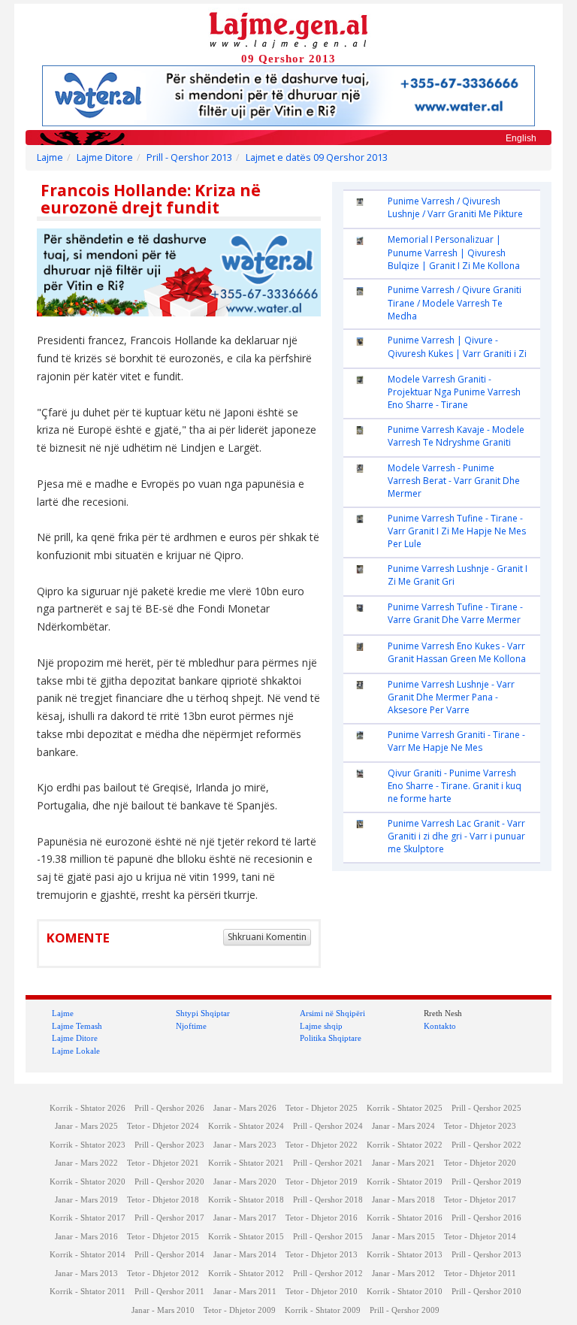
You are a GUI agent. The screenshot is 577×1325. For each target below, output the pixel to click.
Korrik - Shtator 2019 (405, 1182)
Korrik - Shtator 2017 (87, 1218)
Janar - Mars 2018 (403, 1200)
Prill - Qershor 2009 (405, 1310)
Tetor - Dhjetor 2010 (321, 1291)
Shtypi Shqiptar (203, 1013)
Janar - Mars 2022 (86, 1163)
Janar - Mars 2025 (86, 1126)
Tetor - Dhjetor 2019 (321, 1182)
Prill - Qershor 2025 (486, 1108)
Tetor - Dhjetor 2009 (240, 1310)
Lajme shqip (321, 1025)
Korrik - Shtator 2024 (246, 1126)
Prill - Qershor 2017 (169, 1218)
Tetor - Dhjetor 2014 (480, 1237)
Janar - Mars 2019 (86, 1200)
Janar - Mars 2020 (244, 1182)
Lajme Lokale (76, 1050)
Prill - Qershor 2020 (169, 1182)
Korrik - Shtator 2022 (405, 1145)
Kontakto (440, 1025)
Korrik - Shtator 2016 (405, 1218)
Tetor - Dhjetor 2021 (163, 1163)
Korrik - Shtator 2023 (87, 1145)
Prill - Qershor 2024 (328, 1126)
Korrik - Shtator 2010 (405, 1291)
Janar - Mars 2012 (403, 1273)
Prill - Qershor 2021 (328, 1163)
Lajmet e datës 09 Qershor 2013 (317, 157)
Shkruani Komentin (267, 936)
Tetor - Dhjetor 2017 (480, 1200)
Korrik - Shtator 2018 (246, 1200)
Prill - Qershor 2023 (169, 1145)
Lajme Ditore (105, 157)
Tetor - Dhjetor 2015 (163, 1237)
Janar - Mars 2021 (403, 1163)
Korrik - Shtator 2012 (246, 1273)
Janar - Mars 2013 (86, 1273)
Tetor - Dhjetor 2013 (321, 1255)
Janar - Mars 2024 (403, 1126)
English (521, 138)
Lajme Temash (77, 1025)
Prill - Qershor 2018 (328, 1200)
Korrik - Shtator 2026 (87, 1108)
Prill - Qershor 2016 (486, 1218)
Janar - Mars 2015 (403, 1237)
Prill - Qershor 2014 (169, 1255)
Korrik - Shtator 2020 (87, 1182)
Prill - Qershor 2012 (328, 1273)
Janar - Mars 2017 (244, 1218)
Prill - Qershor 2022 (486, 1145)
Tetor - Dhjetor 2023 (480, 1126)
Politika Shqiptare (330, 1037)
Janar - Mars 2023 (244, 1145)
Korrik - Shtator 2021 (246, 1163)
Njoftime (191, 1025)
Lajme (50, 157)
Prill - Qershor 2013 (189, 157)
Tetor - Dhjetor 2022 (321, 1145)
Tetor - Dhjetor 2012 (163, 1273)
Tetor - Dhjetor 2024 (163, 1126)
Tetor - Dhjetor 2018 (163, 1200)
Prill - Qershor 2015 (328, 1237)
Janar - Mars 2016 (86, 1237)
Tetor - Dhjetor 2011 (480, 1273)
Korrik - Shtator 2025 (405, 1108)
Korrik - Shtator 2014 (87, 1255)
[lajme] (288, 29)
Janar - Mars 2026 (244, 1108)
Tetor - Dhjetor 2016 (321, 1218)
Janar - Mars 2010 (163, 1310)
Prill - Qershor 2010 (486, 1291)
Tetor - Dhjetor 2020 (480, 1163)
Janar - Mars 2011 (244, 1291)
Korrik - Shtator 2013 (405, 1255)
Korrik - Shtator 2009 (323, 1310)
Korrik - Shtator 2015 (246, 1237)
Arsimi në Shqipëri (332, 1013)
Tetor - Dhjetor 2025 (321, 1108)
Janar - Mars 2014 (244, 1255)
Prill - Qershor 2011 (169, 1291)
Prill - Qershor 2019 (486, 1182)
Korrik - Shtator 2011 (87, 1291)
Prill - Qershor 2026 (169, 1108)
